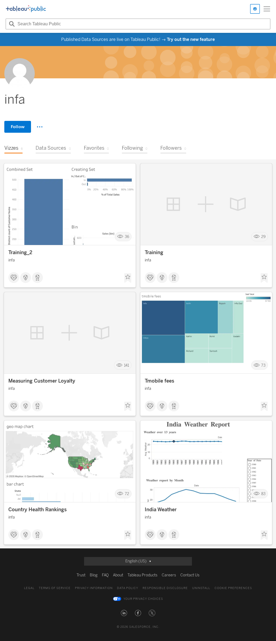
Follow (18, 126)
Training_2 (20, 252)
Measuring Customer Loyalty (41, 381)
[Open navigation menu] (267, 8)
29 (263, 236)
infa (11, 260)
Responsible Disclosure (165, 588)
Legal (29, 588)
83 (263, 494)
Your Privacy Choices (143, 599)
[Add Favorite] (127, 278)
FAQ (105, 575)
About (118, 575)
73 (263, 365)
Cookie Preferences (233, 588)
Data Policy (127, 588)
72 (127, 494)
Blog (94, 575)
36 (127, 236)
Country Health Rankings (37, 510)
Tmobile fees (159, 381)
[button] (124, 613)
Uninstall (201, 588)
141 (126, 365)
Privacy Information (94, 588)
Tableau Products (142, 575)
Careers (169, 575)
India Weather (161, 510)
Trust (81, 575)
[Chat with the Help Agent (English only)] (255, 9)
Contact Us (189, 575)
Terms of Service (55, 588)
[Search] (11, 24)
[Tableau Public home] (26, 8)
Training (154, 252)
